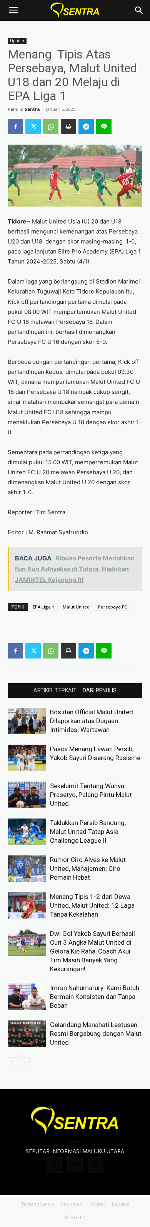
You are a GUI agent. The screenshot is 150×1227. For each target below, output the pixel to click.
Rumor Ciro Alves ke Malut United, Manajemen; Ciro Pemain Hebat (88, 868)
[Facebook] (15, 126)
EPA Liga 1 (43, 607)
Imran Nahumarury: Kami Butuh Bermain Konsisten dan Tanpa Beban (94, 996)
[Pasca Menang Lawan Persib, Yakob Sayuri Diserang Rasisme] (27, 758)
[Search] (139, 10)
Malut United (76, 607)
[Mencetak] (68, 126)
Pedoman (71, 1204)
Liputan (17, 40)
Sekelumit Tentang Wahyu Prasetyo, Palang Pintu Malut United (91, 794)
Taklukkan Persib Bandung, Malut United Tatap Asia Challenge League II (88, 831)
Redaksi (120, 1204)
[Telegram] (86, 126)
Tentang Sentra (37, 1204)
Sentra (32, 109)
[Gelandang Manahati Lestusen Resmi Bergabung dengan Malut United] (27, 1033)
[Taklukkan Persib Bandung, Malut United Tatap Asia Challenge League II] (27, 832)
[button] (13, 10)
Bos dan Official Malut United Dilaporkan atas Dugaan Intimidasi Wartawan (91, 721)
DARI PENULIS (100, 690)
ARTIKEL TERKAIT (55, 690)
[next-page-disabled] (25, 1062)
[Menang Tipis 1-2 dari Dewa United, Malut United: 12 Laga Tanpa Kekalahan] (27, 905)
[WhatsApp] (50, 126)
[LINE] (104, 126)
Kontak (97, 1204)
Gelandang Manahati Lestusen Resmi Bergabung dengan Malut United (96, 1033)
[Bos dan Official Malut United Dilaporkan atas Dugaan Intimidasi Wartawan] (27, 721)
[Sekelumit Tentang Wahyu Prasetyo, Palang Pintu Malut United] (27, 795)
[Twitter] (33, 126)
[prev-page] (12, 1062)
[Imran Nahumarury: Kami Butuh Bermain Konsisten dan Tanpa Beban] (27, 997)
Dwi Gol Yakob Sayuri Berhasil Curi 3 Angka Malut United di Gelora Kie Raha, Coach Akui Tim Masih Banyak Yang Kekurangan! (92, 951)
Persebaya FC (112, 607)
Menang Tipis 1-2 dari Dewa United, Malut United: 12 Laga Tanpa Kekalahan (92, 905)
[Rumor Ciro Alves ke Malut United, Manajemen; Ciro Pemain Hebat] (27, 868)
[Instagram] (75, 1164)
